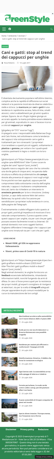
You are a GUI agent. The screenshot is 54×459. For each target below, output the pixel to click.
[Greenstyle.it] (27, 18)
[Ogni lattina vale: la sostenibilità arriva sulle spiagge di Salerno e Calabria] (9, 375)
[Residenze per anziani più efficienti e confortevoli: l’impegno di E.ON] (9, 348)
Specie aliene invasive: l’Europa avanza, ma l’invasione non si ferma (34, 414)
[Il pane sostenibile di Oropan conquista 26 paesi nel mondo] (9, 403)
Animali (5, 46)
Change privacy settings (44, 457)
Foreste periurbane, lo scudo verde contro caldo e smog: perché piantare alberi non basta (34, 387)
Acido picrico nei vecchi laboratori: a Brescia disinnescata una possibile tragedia (33, 332)
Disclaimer (11, 429)
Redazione (43, 429)
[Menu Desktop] (4, 29)
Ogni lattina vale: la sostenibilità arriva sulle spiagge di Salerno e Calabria (34, 372)
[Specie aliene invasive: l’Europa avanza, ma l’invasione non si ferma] (9, 417)
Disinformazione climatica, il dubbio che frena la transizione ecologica (35, 359)
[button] (51, 29)
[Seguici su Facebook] (10, 29)
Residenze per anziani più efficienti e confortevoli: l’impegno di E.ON (33, 345)
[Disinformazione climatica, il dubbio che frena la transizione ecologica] (9, 361)
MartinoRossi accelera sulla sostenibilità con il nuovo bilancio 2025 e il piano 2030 (35, 317)
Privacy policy (27, 429)
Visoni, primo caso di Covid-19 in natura (25, 251)
